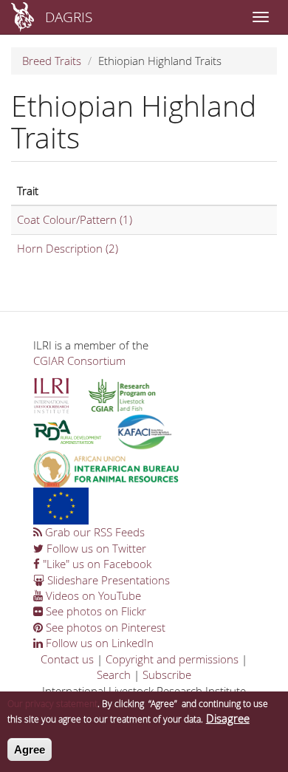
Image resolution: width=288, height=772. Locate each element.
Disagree (228, 718)
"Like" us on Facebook (95, 563)
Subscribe (167, 674)
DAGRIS (68, 16)
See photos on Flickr (94, 611)
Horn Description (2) (67, 248)
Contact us (67, 659)
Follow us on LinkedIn (98, 642)
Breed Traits (51, 60)
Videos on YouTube (92, 595)
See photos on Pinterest (104, 627)
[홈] (22, 17)
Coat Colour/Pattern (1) (74, 219)
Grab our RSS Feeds (93, 532)
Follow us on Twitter (95, 548)
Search (114, 674)
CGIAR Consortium (79, 360)
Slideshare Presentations (107, 580)
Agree (29, 749)
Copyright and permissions (172, 659)
